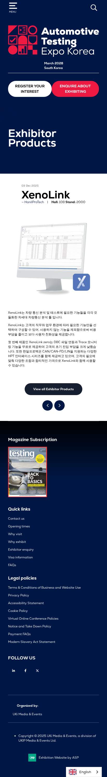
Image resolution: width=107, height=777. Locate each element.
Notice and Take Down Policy (29, 626)
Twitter (37, 670)
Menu (12, 11)
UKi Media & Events (27, 714)
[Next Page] (59, 405)
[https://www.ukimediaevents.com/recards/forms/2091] (27, 496)
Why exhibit (17, 542)
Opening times (19, 526)
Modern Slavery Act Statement (31, 642)
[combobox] (84, 772)
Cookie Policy (18, 611)
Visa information (20, 557)
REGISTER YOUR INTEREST (30, 89)
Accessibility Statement (26, 603)
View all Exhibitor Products (53, 389)
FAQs (12, 565)
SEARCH (94, 7)
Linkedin (13, 670)
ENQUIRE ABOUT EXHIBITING (75, 89)
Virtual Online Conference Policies (33, 619)
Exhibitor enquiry (21, 550)
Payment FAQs (19, 634)
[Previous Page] (47, 405)
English (85, 772)
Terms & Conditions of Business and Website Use (44, 588)
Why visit (15, 534)
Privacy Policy (18, 595)
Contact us (16, 519)
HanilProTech (34, 202)
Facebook (25, 670)
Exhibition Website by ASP (59, 758)
